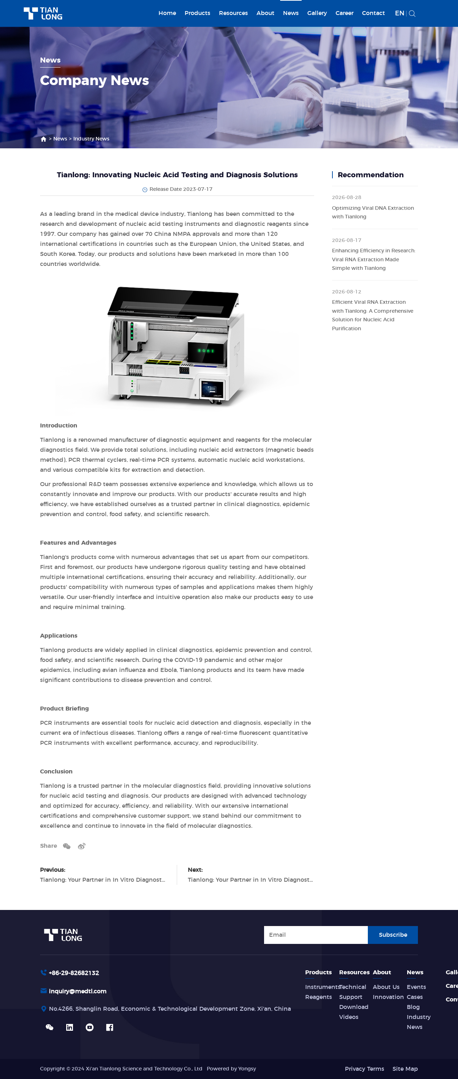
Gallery (317, 13)
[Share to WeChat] (66, 846)
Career (345, 13)
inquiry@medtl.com (78, 991)
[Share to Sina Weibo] (81, 846)
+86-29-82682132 (74, 973)
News (291, 13)
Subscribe (393, 935)
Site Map (405, 1069)
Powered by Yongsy (231, 1068)
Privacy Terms (364, 1069)
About (265, 13)
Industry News (91, 139)
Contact (373, 13)
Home (167, 13)
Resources (233, 13)
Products (197, 13)
